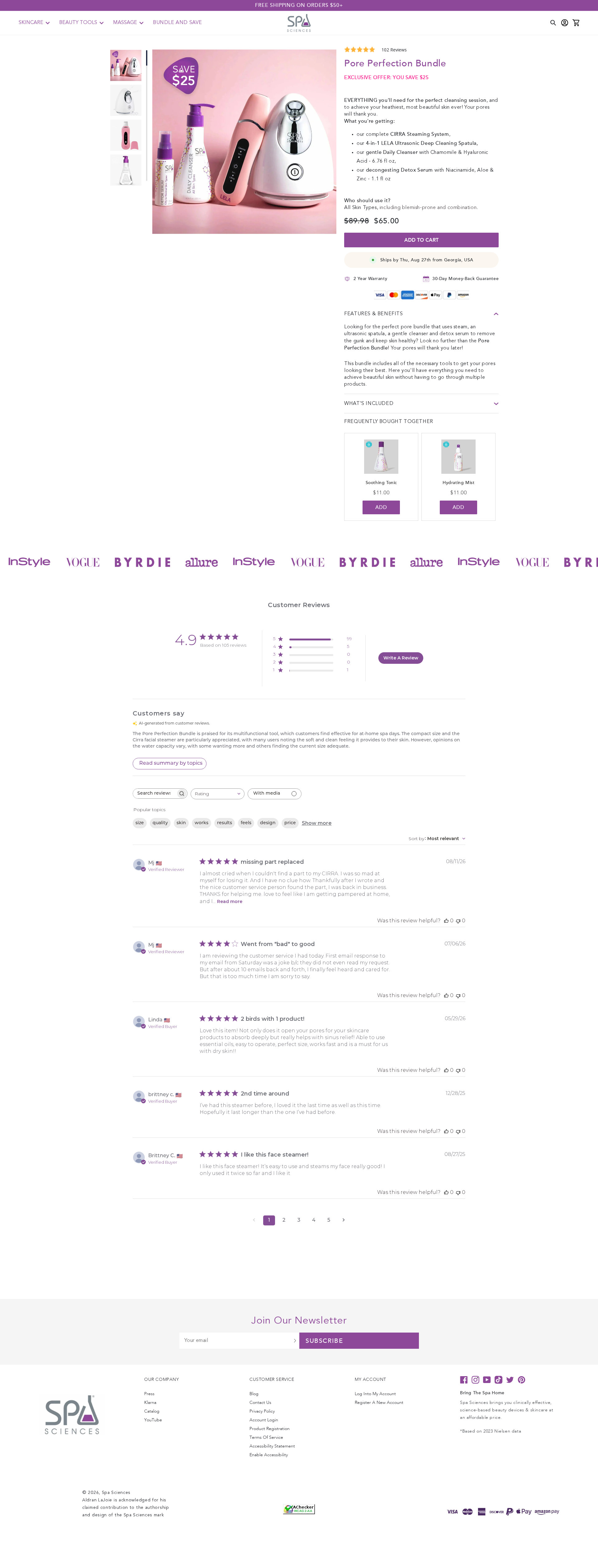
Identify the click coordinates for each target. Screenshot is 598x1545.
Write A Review (400, 658)
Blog (254, 1393)
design (268, 823)
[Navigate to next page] (344, 1220)
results (224, 823)
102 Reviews (394, 49)
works (201, 823)
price (290, 823)
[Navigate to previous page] (254, 1220)
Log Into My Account (375, 1393)
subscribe (324, 1341)
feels (246, 823)
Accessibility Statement (272, 1446)
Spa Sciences (116, 1492)
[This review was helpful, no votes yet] (446, 921)
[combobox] (217, 793)
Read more (229, 901)
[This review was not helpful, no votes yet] (458, 921)
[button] (34, 23)
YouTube (153, 1420)
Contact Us (260, 1402)
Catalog (151, 1411)
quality (160, 823)
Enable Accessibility (268, 1454)
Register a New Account (379, 1402)
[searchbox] (154, 793)
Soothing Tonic (381, 482)
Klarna (150, 1402)
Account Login (263, 1420)
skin (181, 823)
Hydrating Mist (458, 482)
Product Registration (269, 1428)
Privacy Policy (262, 1411)
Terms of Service (266, 1437)
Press (149, 1393)
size (139, 823)
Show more (317, 823)
